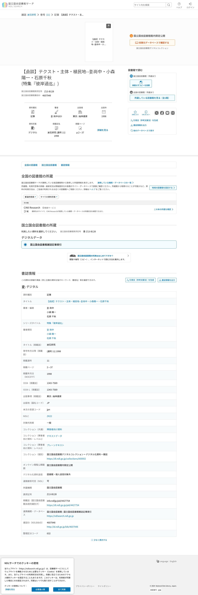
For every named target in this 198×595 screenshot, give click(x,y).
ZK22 (49, 416)
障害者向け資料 (54, 429)
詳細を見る (102, 130)
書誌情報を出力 (140, 125)
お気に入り (135, 114)
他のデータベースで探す (143, 130)
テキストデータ (54, 436)
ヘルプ (179, 7)
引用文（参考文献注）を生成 (145, 120)
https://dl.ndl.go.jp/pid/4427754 (63, 505)
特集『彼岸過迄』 (55, 323)
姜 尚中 (50, 329)
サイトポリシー (104, 586)
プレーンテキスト (55, 445)
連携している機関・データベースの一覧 (114, 182)
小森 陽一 (51, 333)
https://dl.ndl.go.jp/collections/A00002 (66, 458)
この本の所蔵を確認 (162, 209)
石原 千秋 (51, 338)
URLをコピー (146, 114)
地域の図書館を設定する (162, 187)
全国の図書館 (31, 165)
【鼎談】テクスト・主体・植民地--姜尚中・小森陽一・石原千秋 (78, 301)
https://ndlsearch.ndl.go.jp (60, 515)
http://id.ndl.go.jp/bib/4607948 (62, 526)
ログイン (190, 7)
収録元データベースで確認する (154, 42)
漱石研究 (31, 14)
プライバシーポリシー (85, 586)
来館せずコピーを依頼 (141, 85)
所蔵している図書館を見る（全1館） (152, 97)
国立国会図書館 (49, 165)
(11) (48, 14)
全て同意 (62, 589)
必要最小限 (40, 589)
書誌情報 (65, 165)
